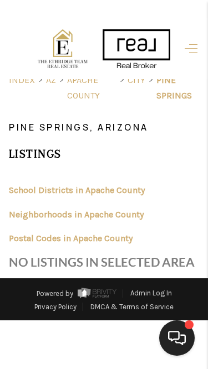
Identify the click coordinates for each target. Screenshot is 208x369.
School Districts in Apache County (77, 190)
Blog (155, 337)
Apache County (83, 88)
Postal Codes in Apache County (71, 238)
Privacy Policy (55, 307)
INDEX (22, 80)
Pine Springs (174, 88)
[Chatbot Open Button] (177, 338)
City (136, 80)
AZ (51, 80)
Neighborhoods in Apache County (76, 214)
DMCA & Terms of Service (132, 307)
